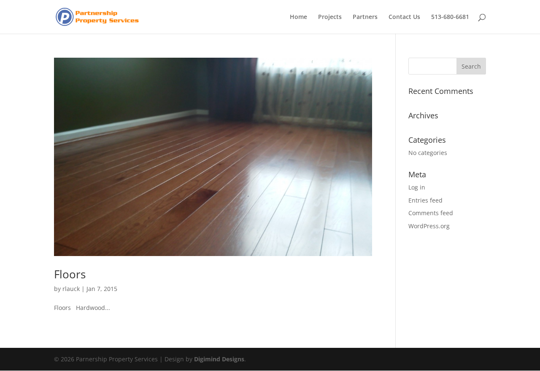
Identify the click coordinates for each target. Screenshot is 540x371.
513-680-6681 (450, 17)
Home (298, 17)
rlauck (71, 289)
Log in (416, 187)
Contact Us (404, 17)
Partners (365, 17)
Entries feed (425, 200)
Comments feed (430, 213)
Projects (330, 17)
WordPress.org (429, 226)
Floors (70, 274)
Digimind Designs (219, 359)
